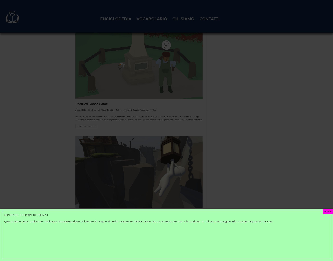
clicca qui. (267, 221)
